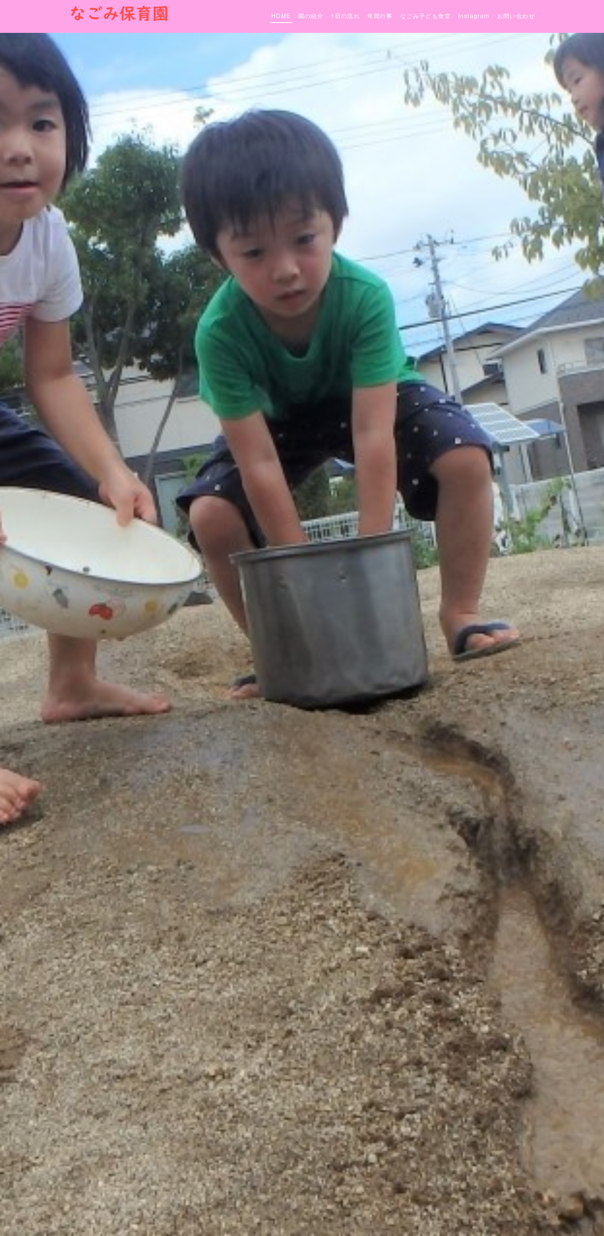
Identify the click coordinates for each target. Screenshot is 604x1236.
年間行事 (380, 16)
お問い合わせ (516, 16)
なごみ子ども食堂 (425, 16)
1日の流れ (345, 16)
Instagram (474, 16)
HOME (281, 16)
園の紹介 (311, 16)
